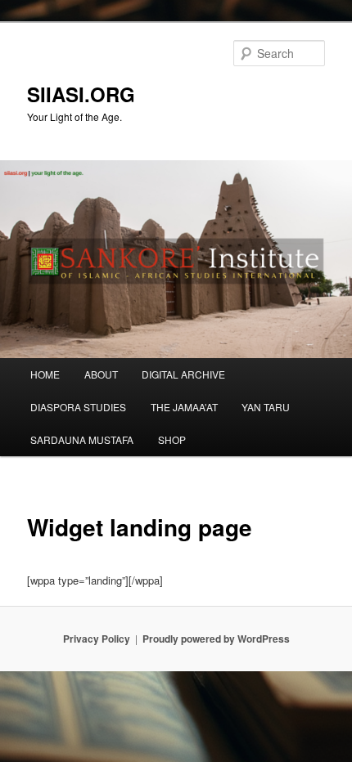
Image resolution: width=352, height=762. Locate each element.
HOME (45, 374)
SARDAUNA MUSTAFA (81, 439)
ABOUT (101, 374)
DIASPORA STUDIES (78, 407)
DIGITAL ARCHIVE (183, 374)
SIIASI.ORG (81, 94)
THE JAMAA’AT (184, 407)
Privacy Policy (96, 638)
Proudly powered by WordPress (216, 638)
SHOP (172, 439)
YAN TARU (265, 407)
